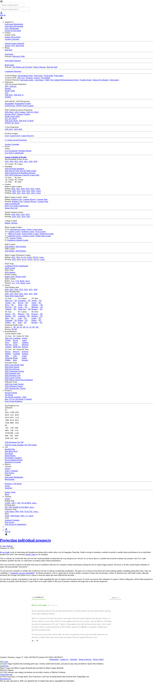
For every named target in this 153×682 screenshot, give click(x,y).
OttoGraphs (114, 80)
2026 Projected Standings (14, 169)
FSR (21, 511)
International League (18, 229)
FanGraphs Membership (14, 24)
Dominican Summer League (17, 240)
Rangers (34, 309)
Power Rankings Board (13, 460)
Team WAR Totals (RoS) (14, 296)
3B (24, 327)
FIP (6, 507)
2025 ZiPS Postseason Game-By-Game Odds (22, 175)
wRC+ (13, 503)
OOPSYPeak (10, 106)
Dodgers (34, 316)
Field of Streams (39, 67)
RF (33, 327)
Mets (7, 318)
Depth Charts (10, 91)
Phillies (8, 322)
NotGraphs (38, 76)
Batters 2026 (9, 277)
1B (14, 327)
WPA (22, 516)
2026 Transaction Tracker (14, 371)
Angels (34, 301)
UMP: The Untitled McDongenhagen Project (62, 80)
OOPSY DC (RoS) (12, 123)
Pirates (20, 320)
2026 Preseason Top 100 (14, 442)
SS (21, 327)
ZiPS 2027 (9, 129)
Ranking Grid (16, 199)
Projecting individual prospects (25, 540)
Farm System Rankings (13, 401)
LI (26, 516)
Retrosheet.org (5, 679)
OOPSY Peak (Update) (25, 106)
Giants (33, 318)
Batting (7, 223)
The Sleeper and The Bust (22, 67)
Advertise (73, 659)
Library (7, 469)
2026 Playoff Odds (12, 171)
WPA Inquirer (10, 272)
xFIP (10, 507)
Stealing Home (85, 80)
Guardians (22, 301)
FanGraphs (9, 54)
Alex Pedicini (7, 546)
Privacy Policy (98, 659)
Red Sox (8, 307)
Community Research (13, 71)
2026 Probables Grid (12, 375)
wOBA (7, 503)
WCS (35, 257)
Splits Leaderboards (12, 204)
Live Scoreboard (11, 151)
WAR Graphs (10, 268)
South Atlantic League (30, 234)
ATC (6, 93)
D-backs (34, 314)
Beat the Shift (52, 67)
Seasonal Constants (12, 520)
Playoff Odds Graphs (28, 171)
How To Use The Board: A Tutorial (18, 399)
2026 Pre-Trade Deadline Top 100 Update (21, 445)
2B (17, 327)
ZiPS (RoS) (9, 112)
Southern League (27, 232)
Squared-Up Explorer (13, 462)
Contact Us (64, 659)
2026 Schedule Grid (12, 373)
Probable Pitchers (24, 151)
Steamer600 (9, 104)
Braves (7, 314)
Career (37, 189)
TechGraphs (48, 76)
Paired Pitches (10, 456)
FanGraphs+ (59, 76)
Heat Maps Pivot (11, 451)
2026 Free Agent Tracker (14, 384)
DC (16, 301)
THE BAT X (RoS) (26, 121)
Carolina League (28, 236)
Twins (20, 307)
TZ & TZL (28, 511)
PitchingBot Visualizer (13, 458)
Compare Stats (41, 199)
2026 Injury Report (12, 367)
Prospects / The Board (13, 484)
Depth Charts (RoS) (12, 116)
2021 (26, 161)
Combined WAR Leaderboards (16, 266)
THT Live (21, 78)
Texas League (40, 232)
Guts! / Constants (11, 471)
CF (30, 327)
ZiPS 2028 (18, 129)
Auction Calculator (12, 39)
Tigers (20, 305)
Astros (33, 303)
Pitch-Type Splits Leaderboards (16, 206)
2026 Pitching (21, 247)
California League (14, 236)
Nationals (8, 320)
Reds (20, 322)
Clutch (30, 516)
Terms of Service (85, 659)
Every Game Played (12, 136)
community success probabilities (22, 573)
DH (37, 327)
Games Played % (27, 136)
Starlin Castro (30, 554)
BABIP (15, 507)
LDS (29, 257)
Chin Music (39, 80)
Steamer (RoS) (10, 114)
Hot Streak (9, 453)
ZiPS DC (13, 86)
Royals (20, 303)
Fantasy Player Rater (12, 37)
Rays (7, 305)
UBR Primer (14, 516)
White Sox (22, 309)
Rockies (34, 322)
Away (27, 281)
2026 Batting (10, 247)
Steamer (8, 88)
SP (13, 329)
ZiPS (7, 86)
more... (34, 503)
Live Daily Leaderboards (14, 153)
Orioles (8, 303)
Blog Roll (8, 50)
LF (27, 327)
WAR (7, 516)
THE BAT (9, 95)
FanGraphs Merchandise (14, 26)
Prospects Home (11, 393)
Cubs (20, 318)
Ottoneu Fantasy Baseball (14, 43)
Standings (8, 488)
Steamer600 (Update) (23, 104)
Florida (19, 238)
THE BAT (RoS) (11, 121)
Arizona (12, 238)
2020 (31, 161)
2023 (16, 161)
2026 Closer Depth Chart (14, 365)
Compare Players (29, 199)
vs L (12, 281)
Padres (33, 320)
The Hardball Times (25, 76)
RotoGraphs (9, 65)
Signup (7, 46)
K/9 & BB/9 (23, 507)
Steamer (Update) (23, 114)
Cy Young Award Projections (16, 140)
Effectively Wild (18, 56)
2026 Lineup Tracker (13, 378)
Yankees (8, 309)
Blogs (7, 494)
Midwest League (14, 234)
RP (16, 329)
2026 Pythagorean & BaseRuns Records (20, 173)
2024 (11, 161)
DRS (17, 511)
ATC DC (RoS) (11, 119)
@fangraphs (53, 659)
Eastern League (14, 232)
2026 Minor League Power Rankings (19, 380)
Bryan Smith (5, 552)
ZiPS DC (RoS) (33, 112)
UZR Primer (9, 511)
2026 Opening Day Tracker (15, 388)
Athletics (34, 305)
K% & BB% (26, 503)
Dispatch (29, 78)
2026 (13, 189)
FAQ (13, 46)
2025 (7, 161)
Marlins (8, 316)
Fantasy (37, 78)
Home (22, 281)
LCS (23, 257)
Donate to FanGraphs (13, 31)
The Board (9, 395)
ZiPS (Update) (20, 112)
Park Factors (9, 473)
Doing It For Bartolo (100, 80)
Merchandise (9, 479)
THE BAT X (19, 95)
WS (18, 257)
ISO (19, 503)
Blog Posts (20, 46)
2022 (21, 161)
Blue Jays (8, 301)
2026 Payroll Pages (12, 369)
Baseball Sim (10, 449)
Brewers (21, 314)
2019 (35, 161)
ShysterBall (45, 78)
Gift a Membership (12, 28)
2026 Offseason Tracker (14, 386)
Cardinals (21, 316)
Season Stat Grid (11, 208)
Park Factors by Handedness (15, 524)
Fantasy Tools (10, 492)
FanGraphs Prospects (13, 61)
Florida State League (43, 236)
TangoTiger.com (6, 674)
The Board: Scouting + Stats (15, 397)
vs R (17, 281)
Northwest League (47, 234)
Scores (7, 486)
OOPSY (8, 97)
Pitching (14, 223)
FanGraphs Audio (26, 80)
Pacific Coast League (35, 229)
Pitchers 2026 (20, 277)
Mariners (34, 307)
